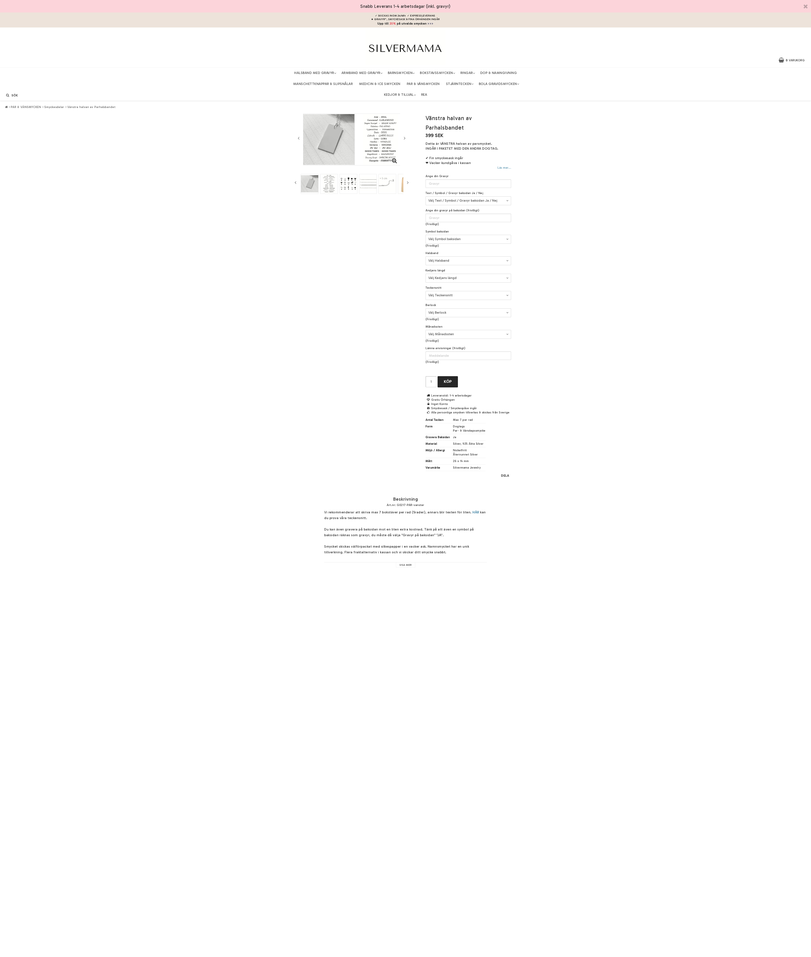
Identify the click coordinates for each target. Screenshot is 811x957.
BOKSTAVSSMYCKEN (436, 73)
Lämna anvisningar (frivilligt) (445, 348)
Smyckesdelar (54, 107)
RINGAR (466, 73)
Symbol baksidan (437, 231)
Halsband (432, 253)
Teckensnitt (434, 288)
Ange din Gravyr (437, 176)
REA (424, 95)
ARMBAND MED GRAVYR (361, 73)
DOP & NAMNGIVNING (498, 73)
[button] (794, 60)
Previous (298, 138)
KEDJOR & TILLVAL (399, 95)
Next (405, 138)
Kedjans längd (435, 270)
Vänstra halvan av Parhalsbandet (91, 107)
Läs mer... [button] (504, 168)
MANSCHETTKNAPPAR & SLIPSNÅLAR (323, 84)
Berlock (431, 305)
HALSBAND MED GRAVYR (314, 73)
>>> (430, 23)
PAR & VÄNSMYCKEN (423, 84)
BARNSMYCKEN (400, 73)
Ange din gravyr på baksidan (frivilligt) (452, 210)
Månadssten (434, 326)
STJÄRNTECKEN (458, 84)
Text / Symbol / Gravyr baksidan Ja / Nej (454, 193)
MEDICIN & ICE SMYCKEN (379, 84)
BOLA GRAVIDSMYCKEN (498, 84)
